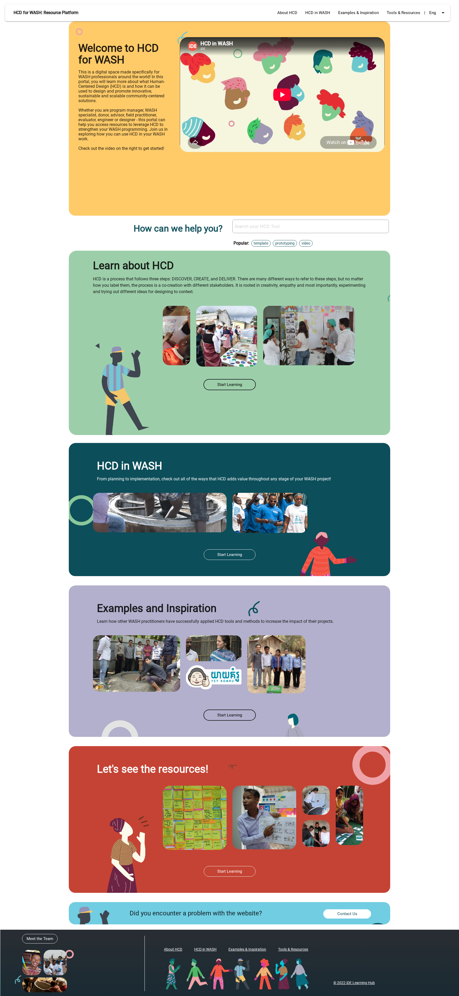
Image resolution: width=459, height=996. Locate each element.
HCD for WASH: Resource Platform (46, 12)
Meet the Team (40, 938)
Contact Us (347, 913)
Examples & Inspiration (358, 12)
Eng (437, 13)
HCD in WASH (317, 12)
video (305, 243)
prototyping (285, 243)
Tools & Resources (403, 12)
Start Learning (229, 384)
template (261, 243)
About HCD (287, 12)
